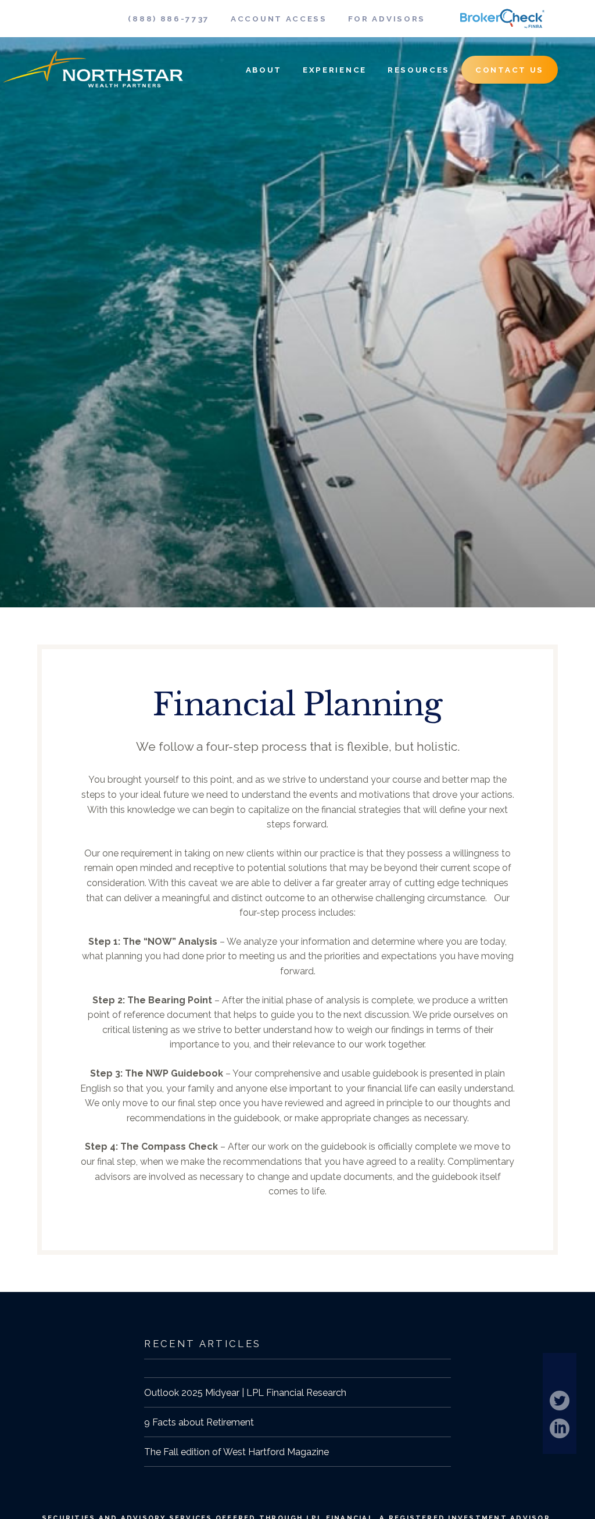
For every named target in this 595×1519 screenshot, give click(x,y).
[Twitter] (560, 1400)
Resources (419, 69)
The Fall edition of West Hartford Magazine (236, 1451)
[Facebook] (560, 1373)
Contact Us (509, 69)
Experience (335, 69)
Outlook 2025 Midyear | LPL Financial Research (245, 1392)
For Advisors (386, 18)
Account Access (279, 18)
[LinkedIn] (560, 1428)
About (264, 69)
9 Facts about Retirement (199, 1422)
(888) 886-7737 (169, 18)
